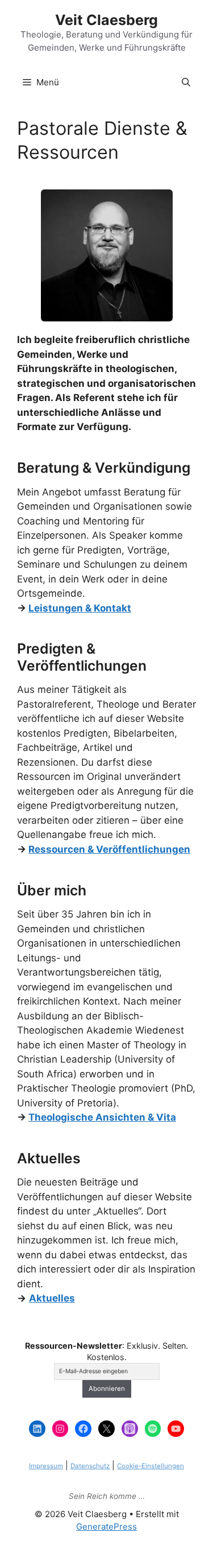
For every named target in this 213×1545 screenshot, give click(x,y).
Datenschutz (90, 1466)
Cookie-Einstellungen (150, 1466)
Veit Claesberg (106, 19)
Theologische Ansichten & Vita (102, 1117)
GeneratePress (106, 1526)
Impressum (46, 1466)
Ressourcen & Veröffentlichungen (109, 849)
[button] (186, 82)
